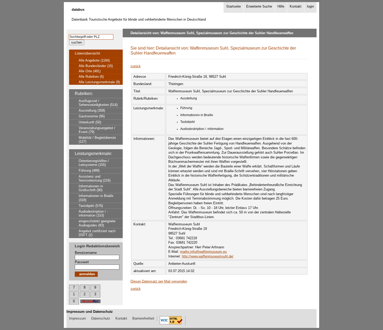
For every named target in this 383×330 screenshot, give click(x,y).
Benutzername (86, 253)
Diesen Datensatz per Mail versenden (159, 281)
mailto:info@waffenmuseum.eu (203, 252)
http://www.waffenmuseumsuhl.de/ (207, 256)
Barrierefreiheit (143, 318)
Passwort (82, 262)
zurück (136, 66)
